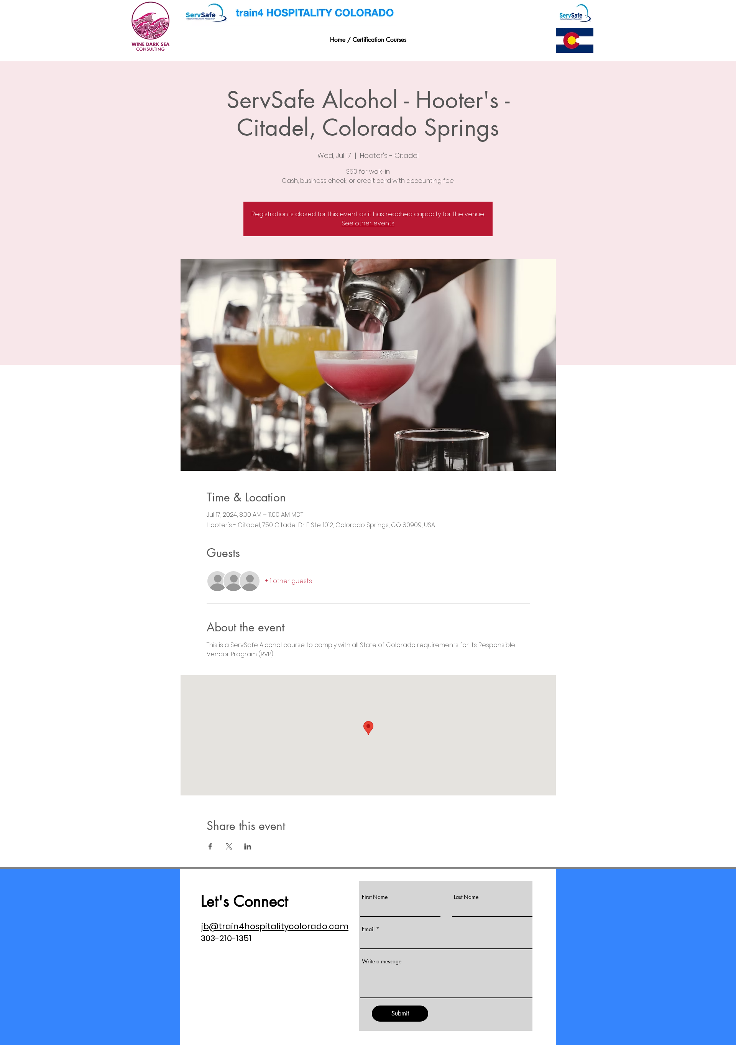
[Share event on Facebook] (210, 846)
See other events (368, 223)
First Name (375, 897)
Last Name (466, 897)
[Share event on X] (229, 846)
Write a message (381, 961)
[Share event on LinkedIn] (247, 846)
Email (368, 929)
